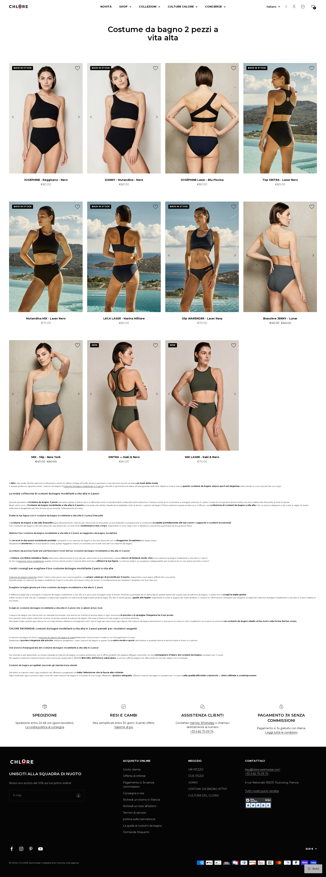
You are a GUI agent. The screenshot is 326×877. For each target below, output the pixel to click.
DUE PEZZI (196, 776)
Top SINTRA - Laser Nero (280, 180)
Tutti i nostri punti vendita (262, 791)
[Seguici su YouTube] (40, 848)
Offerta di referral (134, 776)
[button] (313, 6)
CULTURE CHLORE (181, 6)
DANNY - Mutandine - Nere (124, 180)
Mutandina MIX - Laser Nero (46, 318)
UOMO (193, 782)
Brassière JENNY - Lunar (280, 318)
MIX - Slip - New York (46, 457)
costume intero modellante (31, 561)
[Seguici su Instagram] (21, 848)
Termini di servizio (134, 812)
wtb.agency (72, 862)
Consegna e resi (133, 793)
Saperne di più (123, 727)
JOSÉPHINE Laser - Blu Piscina (202, 180)
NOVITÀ (106, 6)
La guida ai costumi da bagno (142, 825)
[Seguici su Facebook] (11, 848)
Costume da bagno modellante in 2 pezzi (83, 486)
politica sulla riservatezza (139, 819)
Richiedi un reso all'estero (139, 806)
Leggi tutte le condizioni (281, 732)
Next (79, 117)
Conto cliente (132, 769)
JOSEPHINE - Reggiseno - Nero (46, 180)
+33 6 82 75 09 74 (201, 731)
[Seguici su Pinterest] (30, 848)
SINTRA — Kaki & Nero (124, 457)
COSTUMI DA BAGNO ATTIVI (207, 789)
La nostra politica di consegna (44, 727)
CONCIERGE (213, 6)
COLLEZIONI (147, 6)
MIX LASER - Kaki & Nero (202, 457)
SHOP (123, 6)
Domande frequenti (136, 832)
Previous (13, 117)
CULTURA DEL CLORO (203, 795)
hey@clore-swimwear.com (262, 769)
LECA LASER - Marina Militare (124, 318)
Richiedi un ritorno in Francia (141, 799)
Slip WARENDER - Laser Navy (202, 318)
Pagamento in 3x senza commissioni (138, 784)
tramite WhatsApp (202, 723)
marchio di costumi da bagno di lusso (57, 637)
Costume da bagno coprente (22, 577)
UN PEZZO (195, 769)
